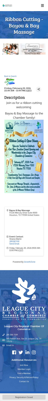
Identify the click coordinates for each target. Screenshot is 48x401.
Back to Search (10, 76)
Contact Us (24, 381)
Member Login (24, 369)
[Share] (38, 89)
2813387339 (14, 241)
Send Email (14, 243)
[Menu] (42, 5)
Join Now (24, 365)
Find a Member (24, 373)
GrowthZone (29, 262)
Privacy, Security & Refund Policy (24, 377)
